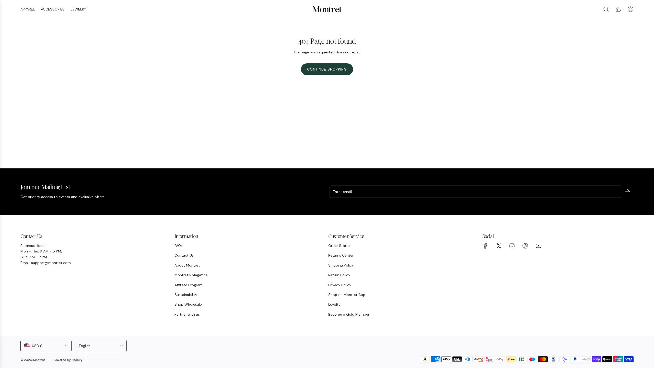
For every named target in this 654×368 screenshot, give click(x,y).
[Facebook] (485, 246)
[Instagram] (512, 246)
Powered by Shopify (68, 360)
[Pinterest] (525, 246)
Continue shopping (327, 69)
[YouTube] (538, 246)
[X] (499, 246)
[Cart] (618, 9)
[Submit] (627, 192)
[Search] (606, 9)
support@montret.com (51, 262)
